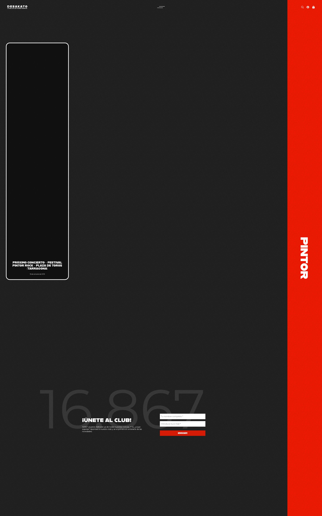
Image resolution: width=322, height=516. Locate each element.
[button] (161, 7)
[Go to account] (308, 7)
